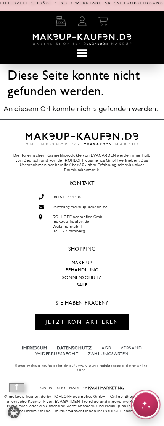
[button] (82, 53)
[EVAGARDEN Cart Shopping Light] (103, 21)
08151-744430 (67, 197)
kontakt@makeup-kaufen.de (80, 207)
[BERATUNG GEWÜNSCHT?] (145, 404)
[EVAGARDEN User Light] (82, 21)
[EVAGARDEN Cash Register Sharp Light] (60, 21)
